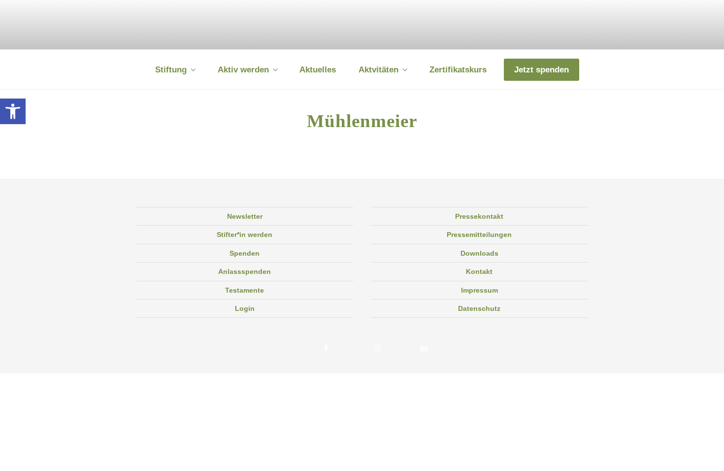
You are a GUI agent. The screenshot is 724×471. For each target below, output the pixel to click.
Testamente (244, 290)
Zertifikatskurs (458, 69)
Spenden (245, 253)
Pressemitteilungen (479, 234)
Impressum (479, 290)
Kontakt (479, 271)
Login (245, 308)
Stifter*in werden (244, 234)
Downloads (479, 253)
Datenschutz (479, 308)
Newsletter (245, 216)
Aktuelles (317, 69)
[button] (13, 111)
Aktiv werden (243, 69)
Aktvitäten (378, 69)
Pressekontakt (479, 216)
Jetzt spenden (541, 69)
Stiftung (171, 69)
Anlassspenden (244, 271)
